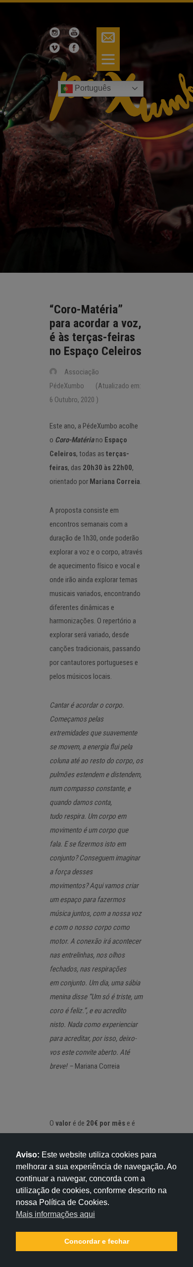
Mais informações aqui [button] (55, 1214)
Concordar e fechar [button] (96, 1241)
